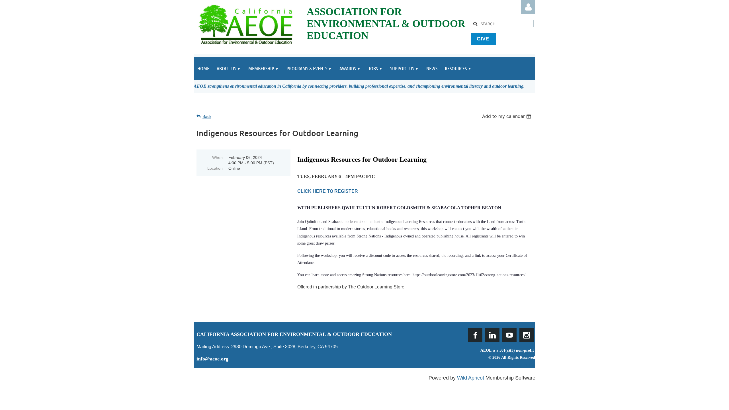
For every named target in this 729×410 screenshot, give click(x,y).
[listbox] (507, 116)
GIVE (483, 39)
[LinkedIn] (492, 335)
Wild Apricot (470, 378)
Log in (528, 7)
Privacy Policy (521, 364)
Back (206, 116)
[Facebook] (475, 335)
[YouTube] (509, 335)
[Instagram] (526, 335)
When (217, 157)
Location (215, 168)
